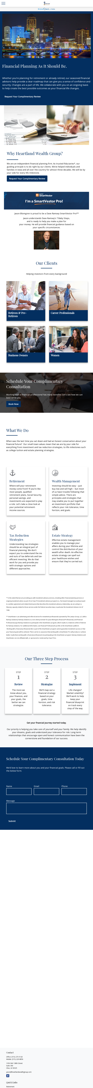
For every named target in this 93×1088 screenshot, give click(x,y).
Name (9, 786)
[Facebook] (7, 1075)
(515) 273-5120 (17, 1057)
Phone (64, 786)
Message (10, 800)
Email (36, 786)
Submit (12, 821)
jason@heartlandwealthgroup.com (19, 1072)
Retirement (10, 1087)
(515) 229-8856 (17, 1059)
